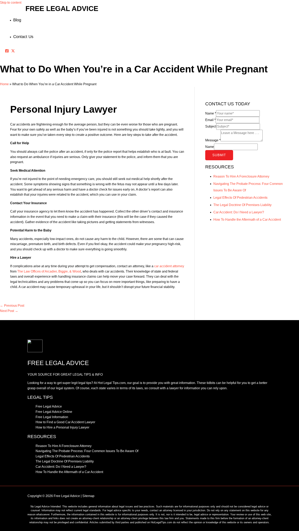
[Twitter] (13, 51)
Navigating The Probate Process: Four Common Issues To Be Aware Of (87, 451)
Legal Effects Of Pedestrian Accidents (240, 197)
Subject (210, 126)
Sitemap (88, 496)
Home (4, 84)
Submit (219, 155)
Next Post (9, 311)
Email (210, 120)
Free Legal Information (52, 417)
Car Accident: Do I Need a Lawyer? (238, 212)
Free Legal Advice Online (54, 411)
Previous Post (12, 305)
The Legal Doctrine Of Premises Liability (242, 205)
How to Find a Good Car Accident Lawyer (65, 422)
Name (210, 113)
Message (212, 140)
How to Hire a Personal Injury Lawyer (62, 427)
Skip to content (10, 2)
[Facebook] (7, 51)
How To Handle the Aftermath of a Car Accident (247, 219)
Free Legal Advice (61, 8)
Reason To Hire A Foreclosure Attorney (241, 176)
